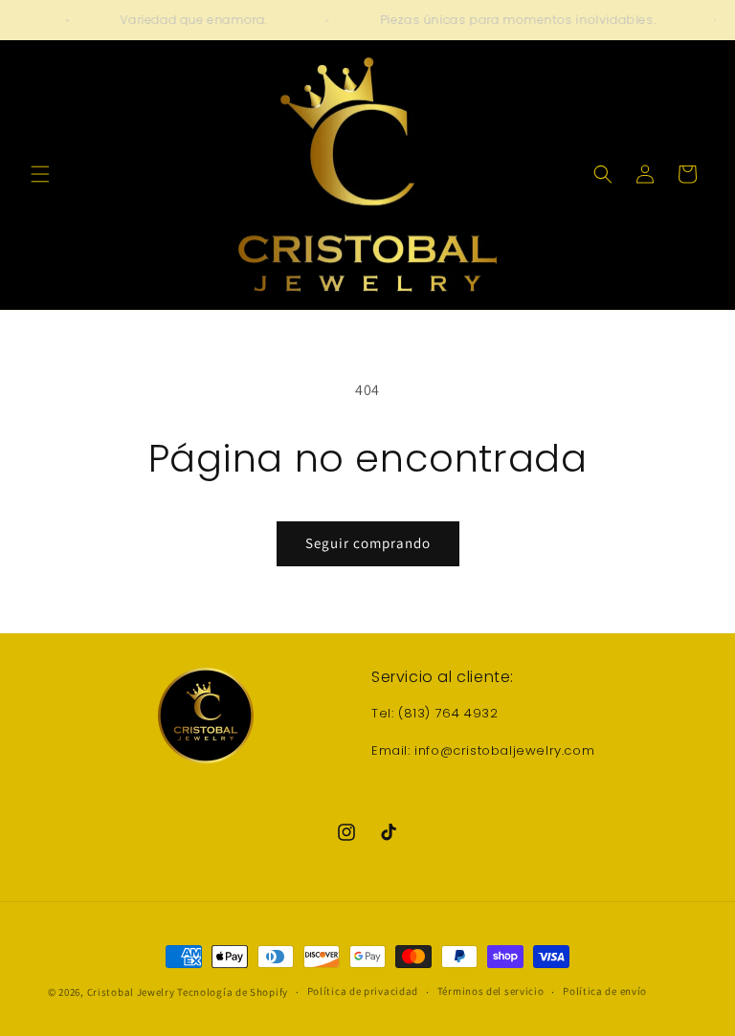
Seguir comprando (368, 543)
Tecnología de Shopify (232, 992)
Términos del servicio (491, 991)
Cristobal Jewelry (131, 992)
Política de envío (605, 991)
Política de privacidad (362, 991)
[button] (40, 174)
